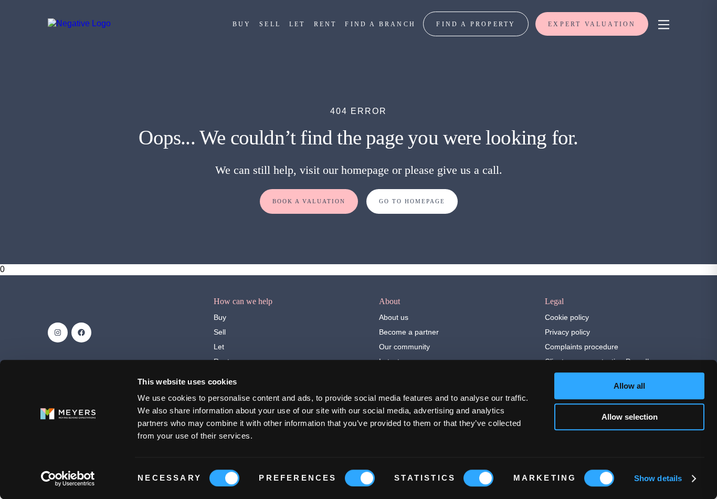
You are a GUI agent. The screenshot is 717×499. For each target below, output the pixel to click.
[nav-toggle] (662, 24)
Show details (658, 478)
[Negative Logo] (79, 23)
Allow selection (630, 416)
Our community (404, 346)
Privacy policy (567, 332)
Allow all (629, 385)
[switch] (360, 478)
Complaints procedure (581, 346)
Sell (220, 332)
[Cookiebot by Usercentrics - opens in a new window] (68, 478)
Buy (220, 317)
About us (393, 317)
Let (219, 346)
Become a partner (409, 332)
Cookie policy (567, 317)
